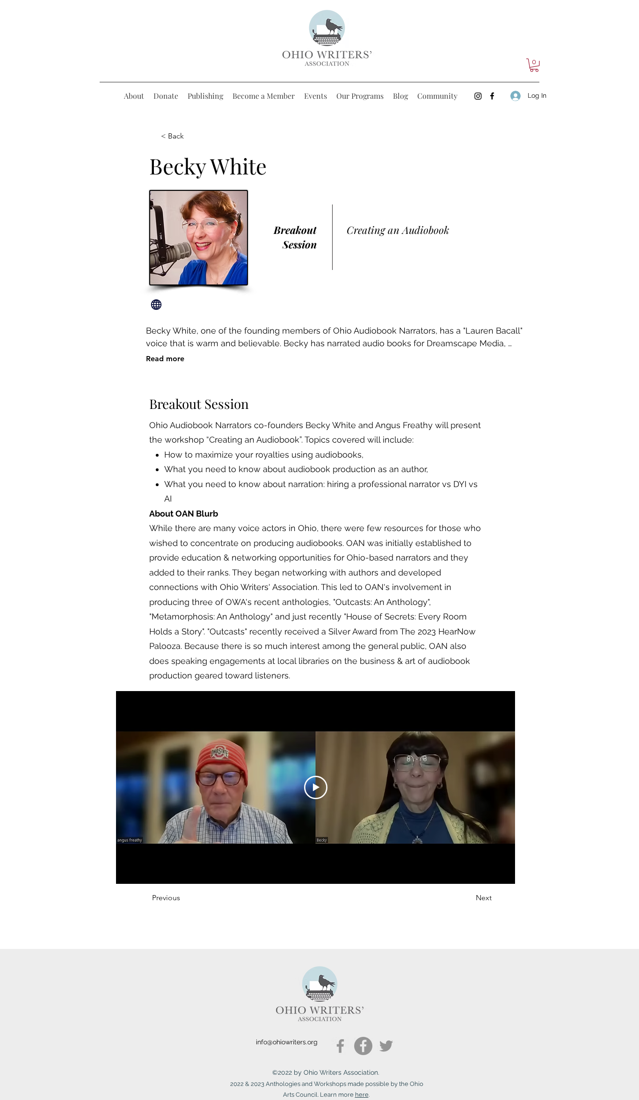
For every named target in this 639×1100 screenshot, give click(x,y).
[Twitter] (386, 1046)
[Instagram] (478, 96)
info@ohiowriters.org (287, 1042)
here (362, 1094)
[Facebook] (340, 1046)
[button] (534, 65)
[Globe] (156, 305)
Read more (165, 358)
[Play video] (315, 787)
